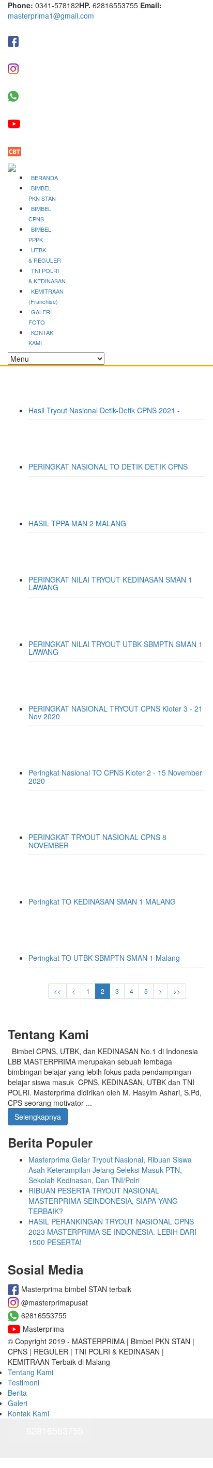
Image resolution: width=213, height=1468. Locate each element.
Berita (17, 1393)
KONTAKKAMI (40, 337)
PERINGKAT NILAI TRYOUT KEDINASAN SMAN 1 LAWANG (110, 583)
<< (57, 991)
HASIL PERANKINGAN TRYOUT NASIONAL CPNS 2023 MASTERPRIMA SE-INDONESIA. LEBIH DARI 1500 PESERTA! (112, 1231)
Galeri (17, 1403)
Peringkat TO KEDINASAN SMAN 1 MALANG (102, 901)
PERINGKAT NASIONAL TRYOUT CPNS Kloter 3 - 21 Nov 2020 (115, 712)
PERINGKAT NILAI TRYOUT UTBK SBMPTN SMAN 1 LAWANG (115, 648)
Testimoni (23, 1382)
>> (176, 991)
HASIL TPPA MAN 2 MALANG (77, 523)
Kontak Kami (28, 1413)
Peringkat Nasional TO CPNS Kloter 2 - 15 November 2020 (115, 776)
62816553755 (54, 1430)
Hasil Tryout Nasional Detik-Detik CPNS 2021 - (104, 410)
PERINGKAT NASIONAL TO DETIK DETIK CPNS (108, 466)
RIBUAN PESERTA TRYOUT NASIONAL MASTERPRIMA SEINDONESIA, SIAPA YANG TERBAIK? (103, 1200)
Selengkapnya (37, 1116)
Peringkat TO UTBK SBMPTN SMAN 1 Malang (104, 958)
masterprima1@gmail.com (51, 15)
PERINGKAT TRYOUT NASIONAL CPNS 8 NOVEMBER (97, 841)
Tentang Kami (30, 1372)
